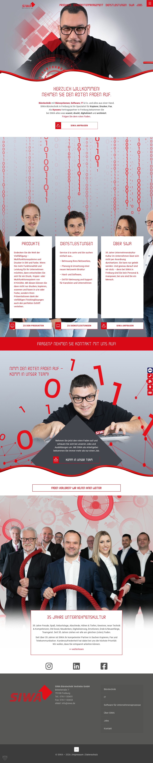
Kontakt (108, 728)
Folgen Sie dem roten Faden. (76, 116)
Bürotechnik (110, 689)
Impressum (78, 754)
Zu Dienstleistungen (79, 325)
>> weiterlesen (76, 649)
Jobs (106, 720)
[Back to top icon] (76, 749)
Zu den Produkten (33, 325)
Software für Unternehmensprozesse (122, 705)
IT (105, 697)
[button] (5, 758)
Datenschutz (91, 754)
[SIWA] (28, 5)
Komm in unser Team (79, 459)
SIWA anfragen (79, 125)
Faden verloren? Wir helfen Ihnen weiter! (76, 488)
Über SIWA (109, 712)
